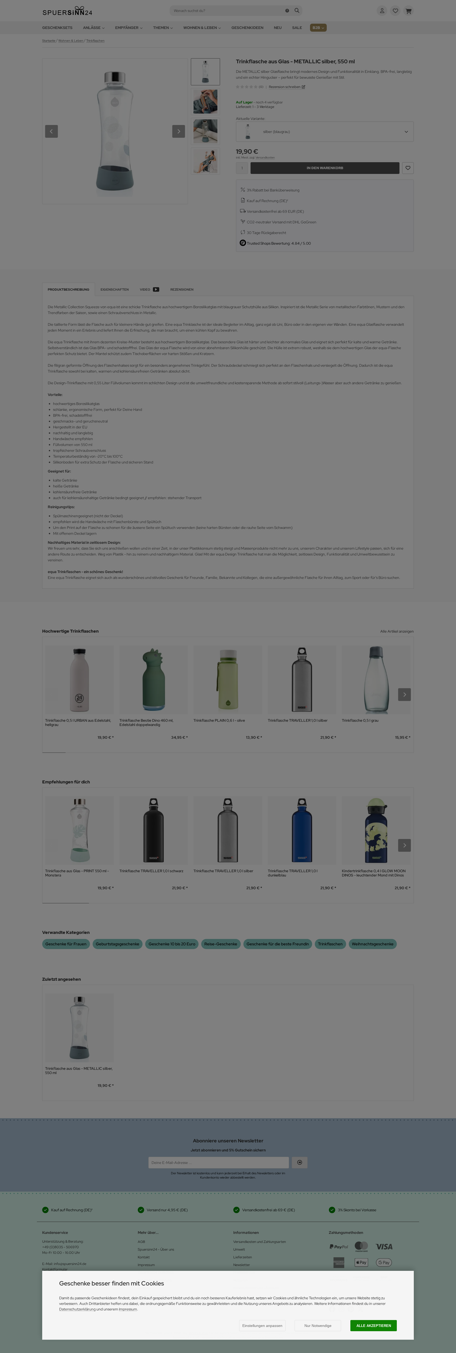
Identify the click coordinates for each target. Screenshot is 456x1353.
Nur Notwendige (318, 1325)
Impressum (128, 1309)
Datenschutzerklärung (77, 1309)
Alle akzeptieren (373, 1326)
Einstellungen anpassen (262, 1325)
